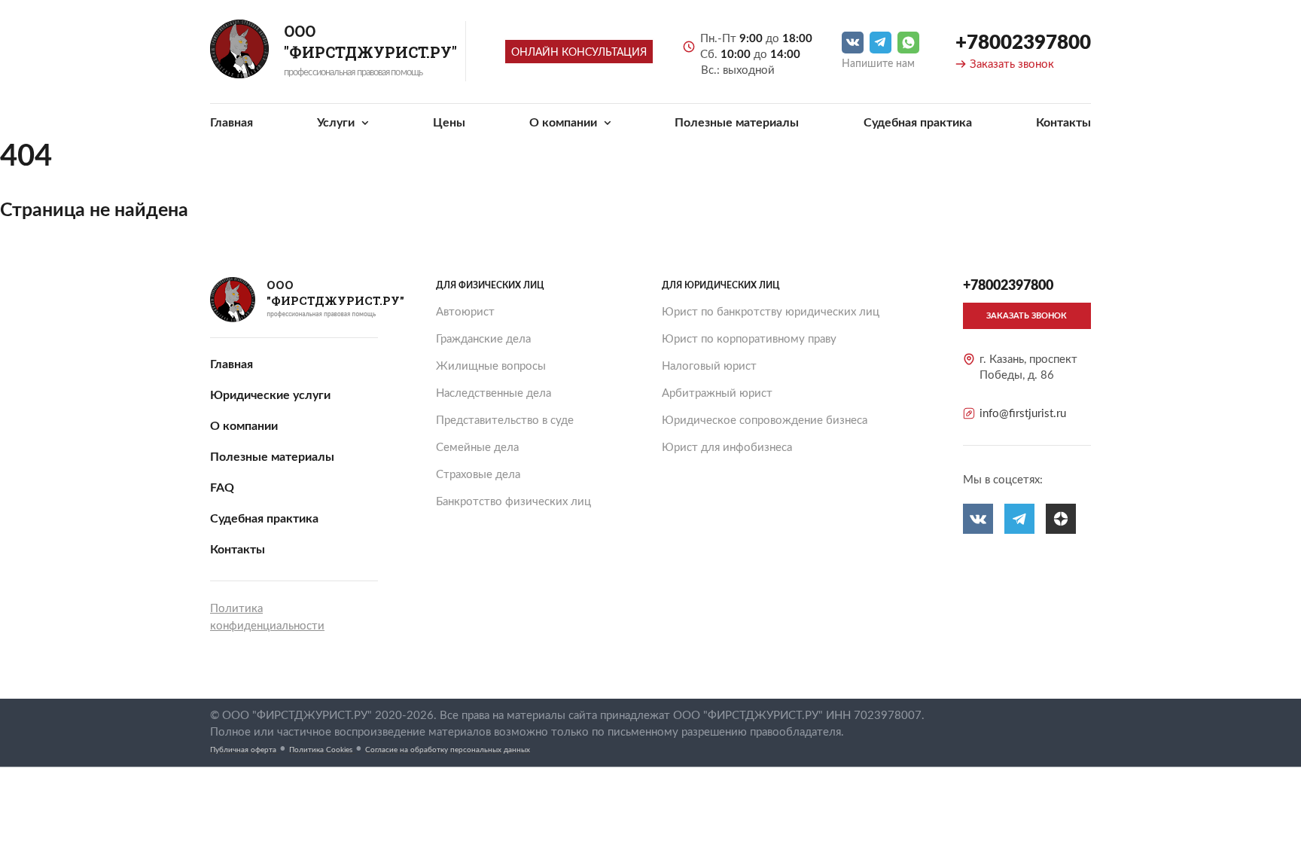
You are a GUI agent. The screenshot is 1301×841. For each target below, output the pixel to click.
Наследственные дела (493, 393)
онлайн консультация (579, 52)
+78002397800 (1023, 43)
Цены (449, 123)
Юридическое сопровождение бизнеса (764, 420)
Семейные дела (477, 447)
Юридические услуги (270, 395)
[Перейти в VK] (853, 42)
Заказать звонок (1012, 64)
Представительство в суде (505, 420)
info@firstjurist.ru (1023, 413)
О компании (564, 123)
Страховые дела (478, 474)
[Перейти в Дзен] (1061, 519)
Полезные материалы (737, 123)
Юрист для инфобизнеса (727, 447)
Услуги (337, 123)
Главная (231, 123)
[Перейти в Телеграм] (880, 42)
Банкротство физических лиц (513, 501)
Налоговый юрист (709, 366)
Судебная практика (918, 123)
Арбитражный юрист (717, 393)
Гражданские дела (483, 339)
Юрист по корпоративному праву (749, 339)
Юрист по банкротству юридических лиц (770, 312)
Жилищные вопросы (491, 366)
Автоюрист (465, 312)
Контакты (1063, 123)
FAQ (222, 488)
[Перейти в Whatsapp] (908, 42)
